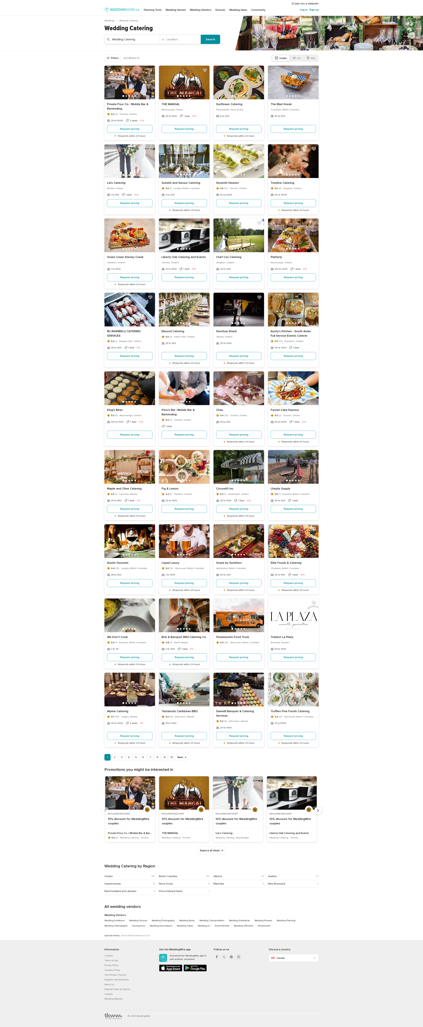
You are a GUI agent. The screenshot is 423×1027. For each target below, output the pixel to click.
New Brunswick (276, 883)
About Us (109, 984)
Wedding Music (187, 920)
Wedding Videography (116, 925)
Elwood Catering (173, 331)
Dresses (220, 10)
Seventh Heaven (227, 183)
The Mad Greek (281, 104)
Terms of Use (111, 960)
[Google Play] (195, 970)
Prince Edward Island (170, 891)
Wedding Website (113, 998)
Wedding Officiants (243, 925)
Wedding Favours (138, 920)
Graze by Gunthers (229, 563)
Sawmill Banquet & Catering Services (235, 713)
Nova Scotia (166, 883)
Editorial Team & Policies (117, 989)
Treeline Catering (282, 183)
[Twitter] (224, 957)
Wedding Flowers (263, 920)
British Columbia (168, 876)
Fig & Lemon (170, 488)
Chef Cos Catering (228, 257)
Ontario (108, 876)
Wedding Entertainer (239, 920)
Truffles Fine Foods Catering (290, 711)
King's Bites (115, 410)
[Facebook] (217, 957)
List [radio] (299, 58)
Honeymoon (138, 925)
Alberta (217, 876)
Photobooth (264, 925)
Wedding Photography (163, 920)
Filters (115, 58)
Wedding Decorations (161, 925)
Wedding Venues (176, 10)
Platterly (276, 257)
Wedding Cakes (185, 925)
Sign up (314, 9)
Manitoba (218, 883)
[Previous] (105, 810)
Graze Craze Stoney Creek (125, 257)
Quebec (272, 876)
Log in (303, 9)
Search (210, 39)
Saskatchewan (112, 883)
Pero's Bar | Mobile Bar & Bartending (178, 412)
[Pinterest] (231, 957)
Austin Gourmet (117, 563)
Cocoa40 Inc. (225, 488)
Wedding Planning (286, 920)
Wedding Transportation (211, 920)
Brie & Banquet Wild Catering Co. (184, 637)
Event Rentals (222, 925)
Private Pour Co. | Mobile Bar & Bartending (127, 106)
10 (172, 757)
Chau (219, 410)
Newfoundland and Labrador (120, 891)
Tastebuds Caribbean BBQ (180, 711)
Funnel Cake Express (285, 410)
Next (180, 757)
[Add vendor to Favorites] (150, 70)
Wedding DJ (204, 925)
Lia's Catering (116, 183)
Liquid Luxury (170, 563)
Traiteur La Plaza (282, 637)
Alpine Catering (117, 711)
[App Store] (170, 970)
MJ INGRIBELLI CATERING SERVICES (124, 333)
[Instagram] (239, 957)
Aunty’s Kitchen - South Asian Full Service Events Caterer (291, 333)
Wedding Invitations (114, 920)
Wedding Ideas (238, 10)
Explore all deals (210, 850)
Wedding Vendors (201, 10)
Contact (108, 955)
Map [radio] (313, 58)
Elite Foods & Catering (286, 563)
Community (258, 10)
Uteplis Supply (280, 488)
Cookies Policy (112, 970)
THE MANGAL (171, 104)
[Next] (318, 810)
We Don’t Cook (117, 637)
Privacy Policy (111, 965)
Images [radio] (283, 58)
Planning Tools (153, 10)
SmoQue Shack (226, 331)
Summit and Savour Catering (181, 183)
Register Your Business (116, 979)
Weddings (109, 20)
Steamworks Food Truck (232, 637)
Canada (280, 958)
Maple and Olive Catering (124, 488)
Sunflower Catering (229, 104)
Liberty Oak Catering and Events (184, 257)
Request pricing (129, 129)
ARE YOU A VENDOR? (306, 3)
